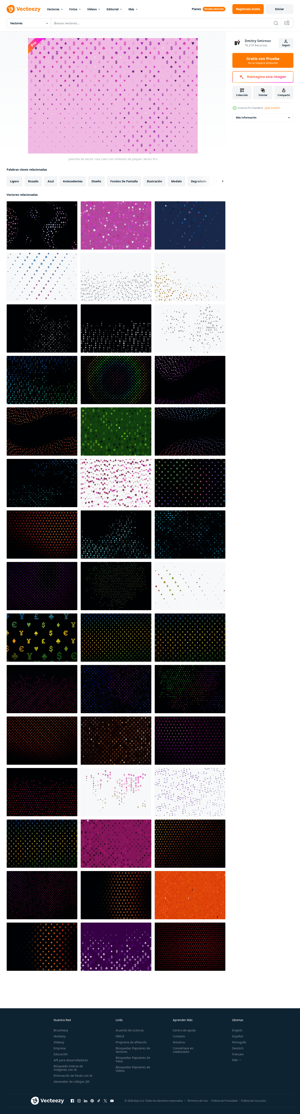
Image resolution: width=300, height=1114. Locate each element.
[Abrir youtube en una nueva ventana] (112, 1100)
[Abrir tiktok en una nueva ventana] (98, 1100)
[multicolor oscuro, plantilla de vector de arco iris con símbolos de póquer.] (190, 483)
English (237, 1030)
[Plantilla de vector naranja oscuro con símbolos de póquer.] (42, 431)
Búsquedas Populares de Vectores (133, 1050)
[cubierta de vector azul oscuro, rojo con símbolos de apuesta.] (190, 431)
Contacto (179, 1036)
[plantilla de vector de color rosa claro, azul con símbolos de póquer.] (190, 225)
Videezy (59, 1042)
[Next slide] (219, 181)
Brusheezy (61, 1030)
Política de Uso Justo (253, 1100)
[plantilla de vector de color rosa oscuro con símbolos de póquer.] (42, 689)
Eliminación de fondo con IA (73, 1076)
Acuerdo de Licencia (130, 1030)
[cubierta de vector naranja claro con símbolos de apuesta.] (190, 895)
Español (237, 1036)
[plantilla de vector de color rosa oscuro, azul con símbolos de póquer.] (116, 689)
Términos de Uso (197, 1100)
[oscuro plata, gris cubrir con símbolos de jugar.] (116, 328)
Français (238, 1054)
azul (51, 181)
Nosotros (179, 1042)
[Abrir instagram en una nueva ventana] (79, 1100)
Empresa (60, 1048)
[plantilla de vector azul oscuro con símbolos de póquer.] (190, 534)
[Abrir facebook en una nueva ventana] (72, 1100)
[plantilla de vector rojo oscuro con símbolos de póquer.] (190, 637)
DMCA (120, 1036)
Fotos (73, 9)
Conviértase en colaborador (183, 1050)
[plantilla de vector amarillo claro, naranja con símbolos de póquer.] (190, 277)
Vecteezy (60, 1036)
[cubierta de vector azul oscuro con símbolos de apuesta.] (116, 534)
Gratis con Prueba (262, 60)
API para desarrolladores (71, 1060)
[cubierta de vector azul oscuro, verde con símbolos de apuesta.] (42, 380)
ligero (14, 181)
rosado (33, 181)
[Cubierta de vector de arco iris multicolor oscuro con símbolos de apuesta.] (116, 380)
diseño (96, 181)
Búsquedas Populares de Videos (133, 1069)
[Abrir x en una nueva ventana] (105, 1100)
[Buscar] (275, 23)
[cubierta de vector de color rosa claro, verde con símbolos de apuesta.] (116, 792)
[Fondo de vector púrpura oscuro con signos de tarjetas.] (42, 586)
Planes (196, 9)
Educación (61, 1054)
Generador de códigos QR (71, 1082)
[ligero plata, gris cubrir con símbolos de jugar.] (116, 277)
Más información (246, 117)
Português (239, 1042)
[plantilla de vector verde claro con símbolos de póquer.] (116, 431)
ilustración (154, 181)
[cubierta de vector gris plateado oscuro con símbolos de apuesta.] (42, 328)
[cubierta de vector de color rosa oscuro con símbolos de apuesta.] (42, 637)
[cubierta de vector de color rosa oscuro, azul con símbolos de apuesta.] (42, 225)
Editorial (113, 9)
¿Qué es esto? (272, 108)
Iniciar (279, 9)
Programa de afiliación (131, 1042)
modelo (176, 181)
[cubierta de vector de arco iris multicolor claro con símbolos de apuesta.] (190, 586)
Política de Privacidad (224, 1100)
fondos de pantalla (124, 181)
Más (131, 9)
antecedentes (72, 181)
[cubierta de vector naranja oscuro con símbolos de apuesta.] (116, 637)
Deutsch (238, 1048)
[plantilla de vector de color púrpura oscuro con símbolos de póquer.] (190, 740)
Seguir (286, 45)
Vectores (53, 9)
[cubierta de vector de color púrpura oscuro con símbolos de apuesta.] (190, 380)
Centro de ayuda (184, 1030)
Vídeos (92, 9)
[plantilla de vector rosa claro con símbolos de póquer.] (116, 225)
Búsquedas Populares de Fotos (133, 1059)
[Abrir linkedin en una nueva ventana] (85, 1100)
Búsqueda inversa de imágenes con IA (68, 1068)
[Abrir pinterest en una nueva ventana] (92, 1100)
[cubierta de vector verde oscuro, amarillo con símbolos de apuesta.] (116, 586)
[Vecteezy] (23, 9)
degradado (199, 181)
